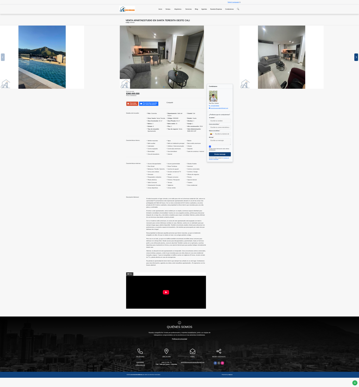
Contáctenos (229, 9)
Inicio (160, 9)
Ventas (167, 9)
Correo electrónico (214, 124)
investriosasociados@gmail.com (219, 108)
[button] (163, 86)
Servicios (188, 9)
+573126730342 (215, 105)
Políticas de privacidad (179, 339)
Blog (196, 9)
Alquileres (177, 9)
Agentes (204, 9)
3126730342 (140, 362)
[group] (59, 57)
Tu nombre (212, 117)
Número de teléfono (214, 130)
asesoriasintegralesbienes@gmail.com (192, 362)
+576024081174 (140, 365)
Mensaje (211, 137)
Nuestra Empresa (216, 9)
